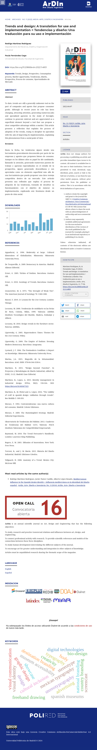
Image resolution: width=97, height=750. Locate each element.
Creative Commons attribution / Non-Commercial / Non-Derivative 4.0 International (78, 201)
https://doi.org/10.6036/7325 (17, 386)
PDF (66, 91)
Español (8, 573)
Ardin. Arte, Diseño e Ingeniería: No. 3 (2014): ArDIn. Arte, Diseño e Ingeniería (51, 485)
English (8, 569)
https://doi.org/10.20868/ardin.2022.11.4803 (28, 67)
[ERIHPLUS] (33, 593)
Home (7, 19)
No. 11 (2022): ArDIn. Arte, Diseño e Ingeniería (42, 19)
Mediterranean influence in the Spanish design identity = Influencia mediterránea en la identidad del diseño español (49, 482)
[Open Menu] (2, 2)
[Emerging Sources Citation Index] (47, 602)
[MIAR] (62, 602)
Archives (16, 19)
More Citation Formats (71, 294)
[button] (67, 305)
